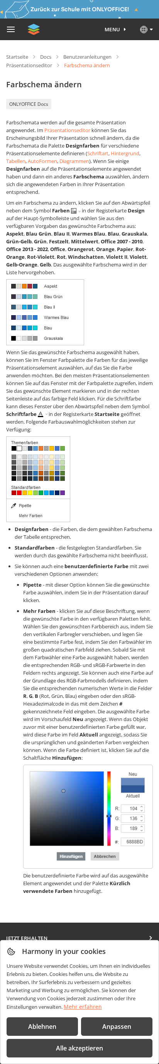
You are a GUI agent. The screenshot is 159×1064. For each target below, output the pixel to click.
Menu (112, 29)
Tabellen (15, 161)
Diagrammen (74, 161)
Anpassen (116, 1026)
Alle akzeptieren (79, 1048)
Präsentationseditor (29, 65)
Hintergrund (125, 153)
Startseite (17, 56)
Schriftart (97, 153)
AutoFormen (42, 161)
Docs (45, 56)
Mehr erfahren (83, 1006)
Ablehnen (42, 1026)
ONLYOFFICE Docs (28, 104)
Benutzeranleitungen (87, 56)
